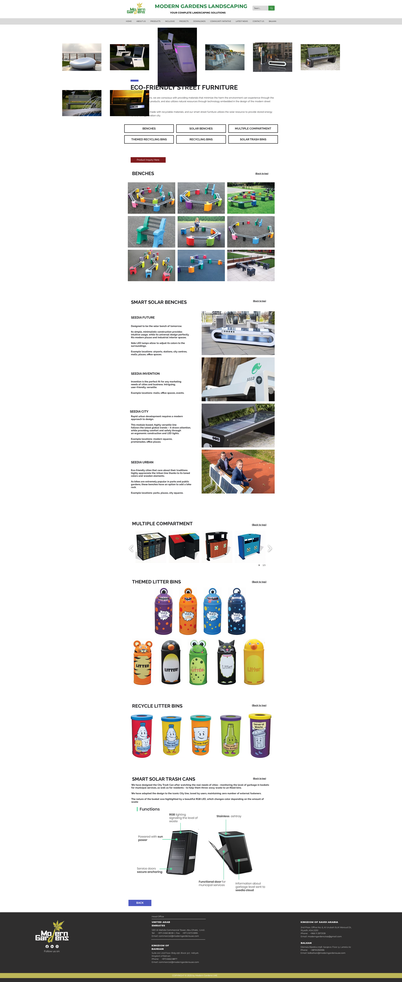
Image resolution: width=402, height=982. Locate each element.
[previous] (134, 234)
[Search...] (271, 8)
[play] (268, 279)
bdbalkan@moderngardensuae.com (326, 953)
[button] (151, 198)
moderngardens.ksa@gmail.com (325, 936)
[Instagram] (57, 946)
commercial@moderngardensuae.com (179, 936)
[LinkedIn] (52, 946)
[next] (268, 234)
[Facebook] (47, 946)
